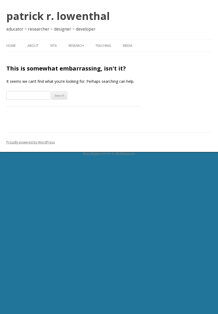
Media (127, 45)
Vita (53, 45)
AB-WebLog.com (125, 153)
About (33, 45)
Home (11, 45)
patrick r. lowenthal (58, 16)
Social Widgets (91, 153)
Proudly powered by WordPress (30, 142)
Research (76, 45)
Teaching (103, 45)
